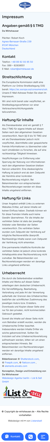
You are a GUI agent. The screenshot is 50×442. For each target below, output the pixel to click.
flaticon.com (28, 362)
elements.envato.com (16, 366)
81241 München (10, 45)
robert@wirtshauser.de (22, 68)
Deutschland (8, 48)
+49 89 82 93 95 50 (22, 61)
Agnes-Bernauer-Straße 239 (16, 41)
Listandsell (36, 420)
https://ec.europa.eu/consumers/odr (28, 89)
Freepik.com (11, 362)
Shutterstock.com (30, 359)
